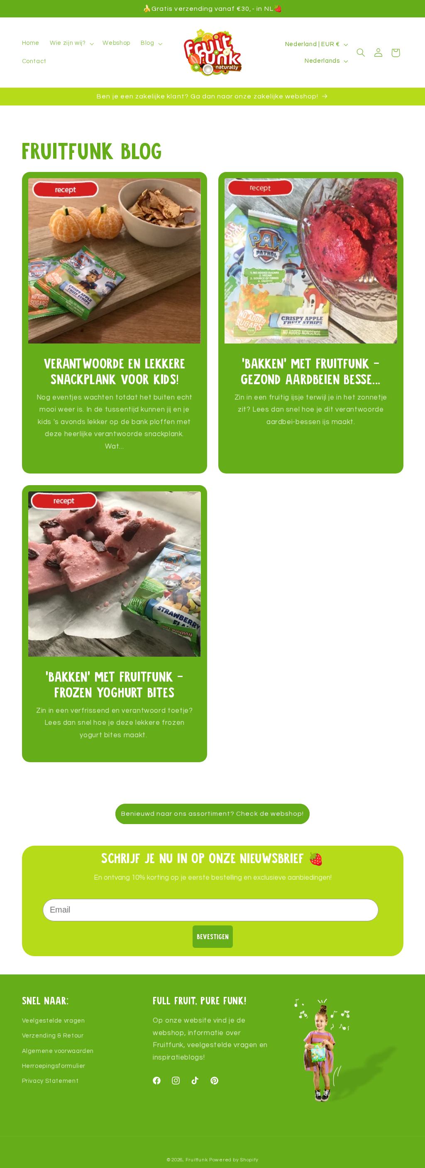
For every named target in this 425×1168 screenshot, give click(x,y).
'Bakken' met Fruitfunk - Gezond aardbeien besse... (311, 370)
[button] (71, 43)
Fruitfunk (197, 1160)
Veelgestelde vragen (53, 1021)
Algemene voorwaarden (58, 1051)
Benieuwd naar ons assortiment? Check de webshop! (212, 813)
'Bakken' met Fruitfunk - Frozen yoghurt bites (114, 683)
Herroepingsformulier (54, 1066)
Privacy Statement (50, 1081)
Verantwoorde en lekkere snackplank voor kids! (114, 370)
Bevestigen (213, 936)
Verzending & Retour (53, 1036)
